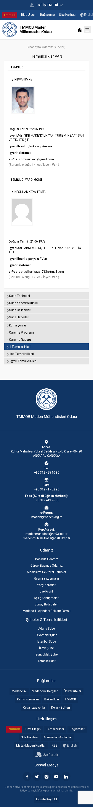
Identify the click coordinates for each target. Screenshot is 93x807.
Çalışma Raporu (20, 339)
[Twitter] (36, 776)
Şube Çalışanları (20, 310)
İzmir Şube (46, 648)
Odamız (47, 47)
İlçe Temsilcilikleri (21, 354)
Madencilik (19, 691)
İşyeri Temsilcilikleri (23, 361)
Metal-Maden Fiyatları (31, 745)
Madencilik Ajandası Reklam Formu (47, 611)
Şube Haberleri (19, 317)
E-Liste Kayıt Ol (46, 799)
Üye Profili (46, 591)
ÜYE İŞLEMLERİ (47, 5)
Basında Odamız (46, 559)
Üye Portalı (50, 755)
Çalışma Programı (21, 332)
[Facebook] (27, 776)
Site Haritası (67, 14)
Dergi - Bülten (60, 707)
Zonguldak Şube (46, 654)
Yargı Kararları (46, 585)
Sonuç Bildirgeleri (46, 604)
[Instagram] (46, 776)
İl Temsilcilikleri (19, 346)
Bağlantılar (47, 14)
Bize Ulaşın (28, 14)
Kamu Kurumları (28, 699)
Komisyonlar (17, 325)
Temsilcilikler (46, 661)
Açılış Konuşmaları (46, 598)
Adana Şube (46, 628)
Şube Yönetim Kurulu (23, 303)
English (71, 745)
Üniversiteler (72, 691)
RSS (55, 745)
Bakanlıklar (51, 699)
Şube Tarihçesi (19, 296)
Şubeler (59, 47)
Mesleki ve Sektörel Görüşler (46, 572)
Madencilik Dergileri (45, 691)
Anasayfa (34, 47)
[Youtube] (56, 776)
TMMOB (70, 699)
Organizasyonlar (34, 707)
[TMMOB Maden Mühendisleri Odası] (9, 29)
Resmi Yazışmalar (46, 578)
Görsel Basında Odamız (46, 565)
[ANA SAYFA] (79, 29)
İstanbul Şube (46, 641)
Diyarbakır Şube (46, 635)
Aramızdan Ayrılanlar (57, 737)
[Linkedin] (66, 776)
